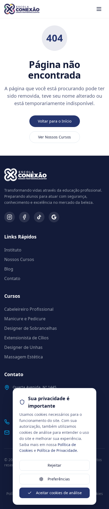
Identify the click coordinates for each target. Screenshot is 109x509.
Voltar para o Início (54, 121)
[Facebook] (24, 217)
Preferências (59, 478)
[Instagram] (9, 217)
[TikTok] (39, 217)
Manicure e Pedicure (25, 319)
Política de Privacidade (57, 450)
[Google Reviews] (54, 217)
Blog (8, 269)
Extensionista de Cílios (26, 338)
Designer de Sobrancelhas (30, 328)
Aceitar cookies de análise (59, 492)
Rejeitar (54, 465)
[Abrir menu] (99, 9)
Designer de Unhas (23, 347)
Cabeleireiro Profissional (28, 309)
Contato (12, 278)
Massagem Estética (23, 357)
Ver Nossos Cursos (54, 136)
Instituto (12, 250)
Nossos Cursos (19, 259)
